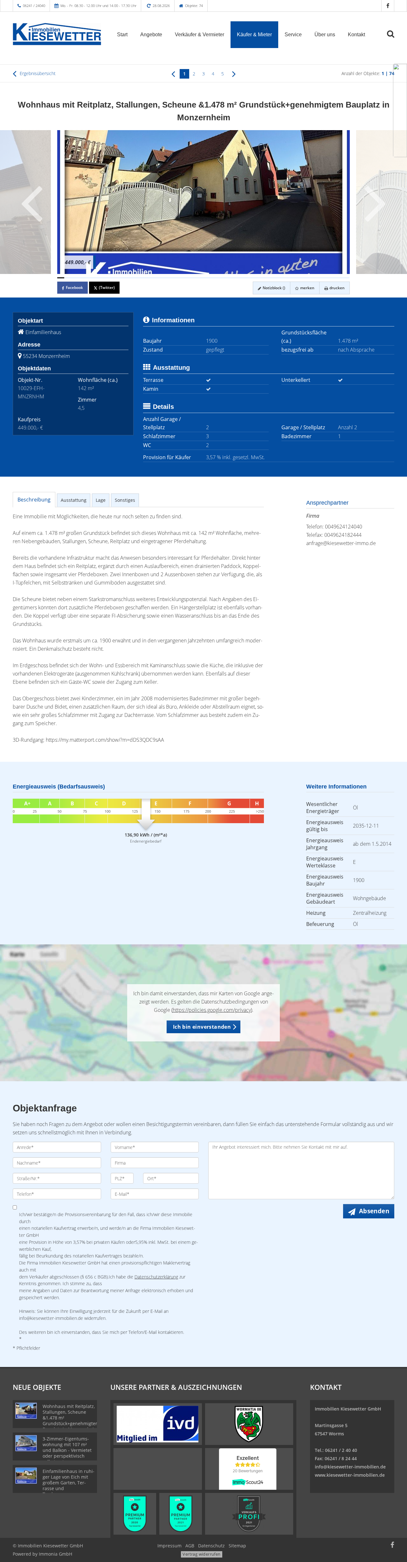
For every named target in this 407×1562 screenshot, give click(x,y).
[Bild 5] (88, 277)
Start (122, 34)
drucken (336, 288)
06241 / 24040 (34, 5)
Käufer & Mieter (254, 34)
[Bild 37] (311, 277)
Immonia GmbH (55, 1554)
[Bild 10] (123, 277)
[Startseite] (57, 34)
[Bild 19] (186, 277)
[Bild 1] (60, 277)
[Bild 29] (255, 277)
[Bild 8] (109, 277)
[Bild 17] (172, 277)
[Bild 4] (81, 277)
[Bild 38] (318, 277)
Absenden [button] (374, 1211)
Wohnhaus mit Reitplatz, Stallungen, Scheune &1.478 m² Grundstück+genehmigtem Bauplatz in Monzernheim (71, 1417)
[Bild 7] (102, 277)
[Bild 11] (130, 277)
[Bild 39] (325, 277)
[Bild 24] (220, 277)
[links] (173, 73)
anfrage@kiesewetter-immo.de (341, 543)
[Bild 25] (227, 277)
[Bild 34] (290, 277)
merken (306, 288)
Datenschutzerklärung (156, 1277)
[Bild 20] (193, 277)
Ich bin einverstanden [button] (202, 1026)
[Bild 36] (304, 277)
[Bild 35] (297, 277)
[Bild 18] (179, 277)
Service (293, 34)
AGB (189, 1546)
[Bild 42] (346, 277)
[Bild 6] (95, 277)
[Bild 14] (151, 277)
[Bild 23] (213, 277)
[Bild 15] (158, 277)
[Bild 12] (137, 277)
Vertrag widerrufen (201, 1554)
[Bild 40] (332, 277)
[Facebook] (387, 5)
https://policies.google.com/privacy (212, 1009)
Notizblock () (273, 288)
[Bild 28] (248, 277)
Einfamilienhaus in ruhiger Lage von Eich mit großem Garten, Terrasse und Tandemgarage (68, 1482)
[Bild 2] (67, 277)
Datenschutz (211, 1546)
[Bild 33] (283, 277)
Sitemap (237, 1546)
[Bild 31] (269, 277)
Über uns (324, 34)
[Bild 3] (74, 277)
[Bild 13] (144, 277)
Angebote (151, 34)
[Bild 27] (241, 277)
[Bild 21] (200, 277)
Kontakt (356, 34)
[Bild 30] (262, 277)
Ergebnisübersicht (37, 73)
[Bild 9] (116, 277)
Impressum (169, 1546)
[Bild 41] (339, 277)
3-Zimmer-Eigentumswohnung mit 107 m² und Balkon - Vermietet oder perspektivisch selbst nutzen (67, 1450)
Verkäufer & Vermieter (199, 34)
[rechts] (234, 73)
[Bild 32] (276, 277)
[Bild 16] (165, 277)
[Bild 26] (234, 277)
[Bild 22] (207, 277)
